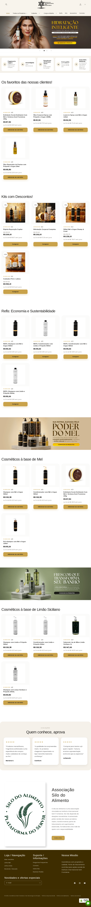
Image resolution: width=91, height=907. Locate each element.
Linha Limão (8, 866)
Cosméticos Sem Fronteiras (17, 895)
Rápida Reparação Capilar (12, 229)
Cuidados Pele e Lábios (12, 279)
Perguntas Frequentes (40, 862)
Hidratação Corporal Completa (44, 229)
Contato (36, 866)
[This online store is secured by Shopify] (84, 900)
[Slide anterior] (40, 51)
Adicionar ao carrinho (15, 130)
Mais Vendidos (9, 859)
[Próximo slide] (51, 51)
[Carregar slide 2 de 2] (47, 50)
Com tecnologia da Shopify (32, 895)
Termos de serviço (76, 895)
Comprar (15, 244)
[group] (45, 32)
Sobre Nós (58, 838)
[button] (6, 4)
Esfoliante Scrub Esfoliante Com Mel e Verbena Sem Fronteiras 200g (15, 117)
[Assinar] (40, 883)
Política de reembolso (63, 895)
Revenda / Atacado (10, 869)
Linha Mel (7, 863)
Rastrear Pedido (38, 872)
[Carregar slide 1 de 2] (44, 50)
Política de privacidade (48, 895)
